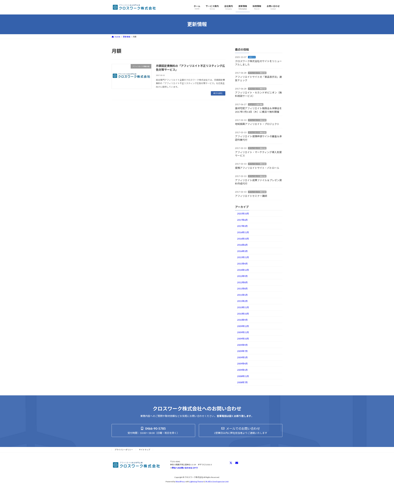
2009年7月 (242, 351)
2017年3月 (242, 226)
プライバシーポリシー (124, 449)
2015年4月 (242, 263)
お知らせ (252, 57)
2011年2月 (242, 301)
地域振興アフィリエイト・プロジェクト (257, 123)
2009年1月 (242, 370)
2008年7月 (242, 382)
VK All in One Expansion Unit (217, 481)
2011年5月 (242, 294)
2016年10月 (243, 238)
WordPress (180, 481)
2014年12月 (243, 269)
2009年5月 (242, 357)
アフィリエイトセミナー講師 (251, 195)
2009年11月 (243, 332)
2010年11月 (243, 307)
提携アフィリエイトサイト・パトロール (257, 167)
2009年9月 (242, 344)
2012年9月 (242, 276)
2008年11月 (243, 376)
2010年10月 (243, 313)
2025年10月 (243, 213)
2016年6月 (242, 245)
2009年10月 (243, 338)
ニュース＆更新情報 (256, 104)
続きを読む (218, 93)
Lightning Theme (196, 481)
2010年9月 (242, 320)
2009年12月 (243, 326)
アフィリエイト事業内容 (257, 73)
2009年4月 (242, 363)
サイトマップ (144, 449)
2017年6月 (242, 219)
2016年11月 (243, 232)
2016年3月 (242, 251)
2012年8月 (242, 282)
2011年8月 (242, 288)
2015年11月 (243, 257)
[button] (153, 430)
